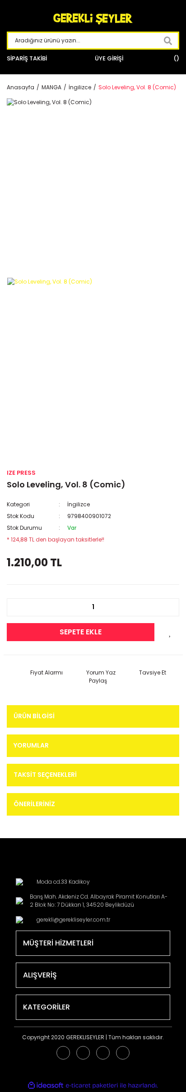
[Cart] (175, 58)
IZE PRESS (21, 472)
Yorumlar (31, 745)
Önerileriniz (34, 803)
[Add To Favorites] (170, 632)
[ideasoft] (46, 1085)
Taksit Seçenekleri (45, 774)
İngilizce (78, 504)
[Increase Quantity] (167, 607)
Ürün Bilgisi (34, 715)
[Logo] (93, 19)
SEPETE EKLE (81, 632)
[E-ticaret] (91, 1085)
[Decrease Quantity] (18, 607)
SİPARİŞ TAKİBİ (27, 58)
